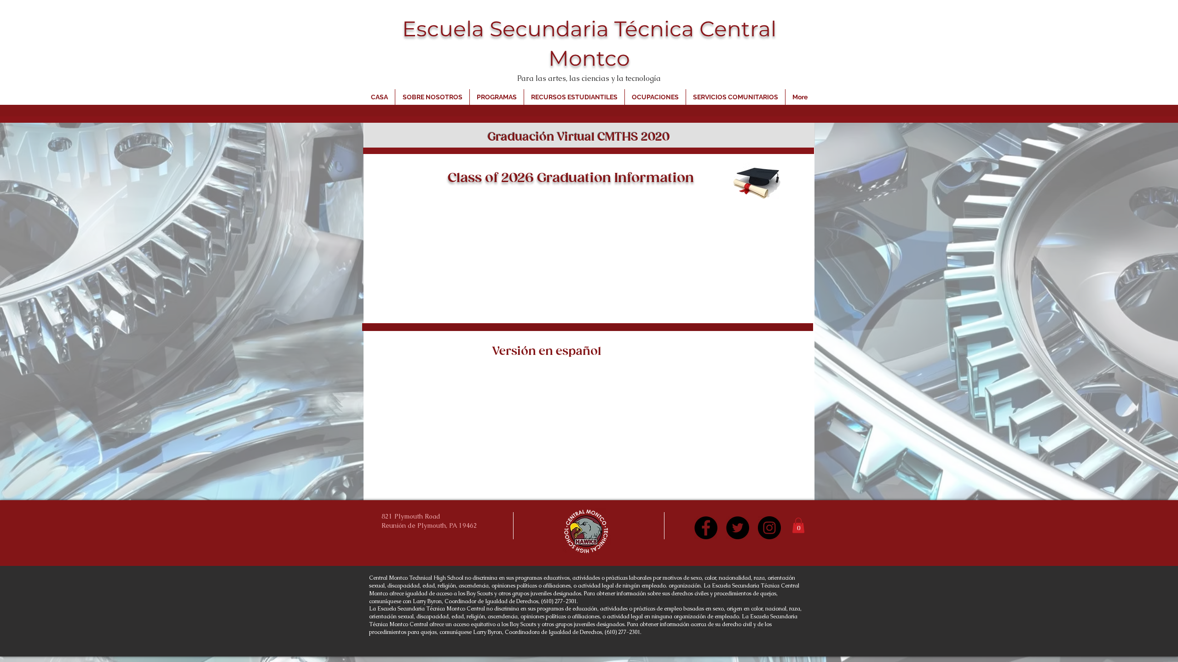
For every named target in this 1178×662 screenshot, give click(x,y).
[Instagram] (769, 527)
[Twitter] (737, 527)
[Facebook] (705, 527)
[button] (798, 525)
